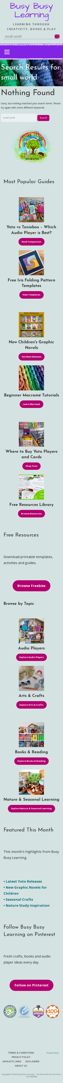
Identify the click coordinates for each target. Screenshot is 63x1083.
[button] (7, 52)
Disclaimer (32, 1061)
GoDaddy (33, 1076)
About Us (21, 1065)
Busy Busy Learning (31, 10)
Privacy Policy (21, 1057)
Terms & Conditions (21, 1052)
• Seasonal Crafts (18, 899)
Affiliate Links (12, 1061)
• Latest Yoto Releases (23, 881)
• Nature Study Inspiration (27, 905)
